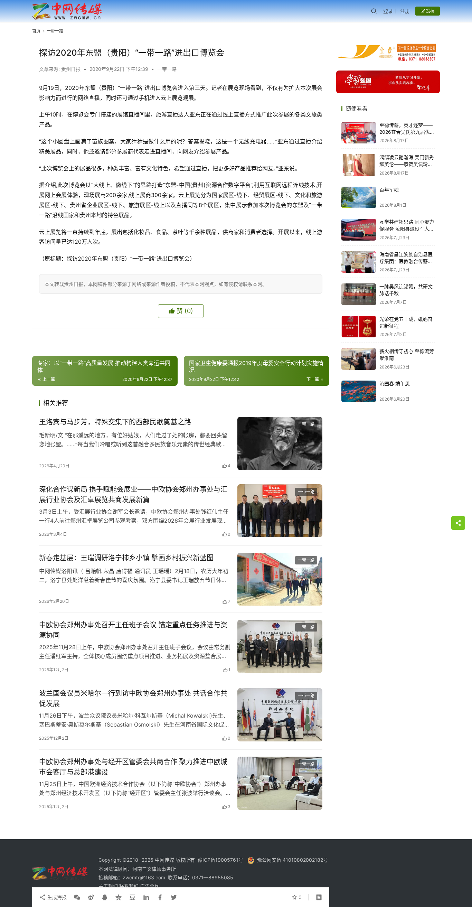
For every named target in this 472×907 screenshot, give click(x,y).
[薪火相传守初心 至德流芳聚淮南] (358, 359)
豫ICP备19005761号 (220, 860)
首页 (36, 31)
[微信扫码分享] (77, 897)
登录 (388, 11)
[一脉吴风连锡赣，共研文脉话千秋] (358, 294)
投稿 (429, 10)
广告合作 (149, 886)
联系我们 (129, 886)
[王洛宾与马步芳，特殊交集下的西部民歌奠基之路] (279, 443)
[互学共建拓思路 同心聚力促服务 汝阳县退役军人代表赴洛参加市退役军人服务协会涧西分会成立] (358, 230)
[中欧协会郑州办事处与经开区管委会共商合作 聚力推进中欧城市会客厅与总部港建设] (279, 783)
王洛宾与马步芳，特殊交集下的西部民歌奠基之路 (115, 422)
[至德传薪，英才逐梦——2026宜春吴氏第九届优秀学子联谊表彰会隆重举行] (358, 133)
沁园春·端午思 (394, 384)
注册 (405, 11)
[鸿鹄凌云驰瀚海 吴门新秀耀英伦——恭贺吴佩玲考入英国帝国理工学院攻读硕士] (358, 165)
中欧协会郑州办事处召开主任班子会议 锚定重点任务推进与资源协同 (133, 630)
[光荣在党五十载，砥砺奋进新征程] (358, 327)
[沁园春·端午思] (358, 391)
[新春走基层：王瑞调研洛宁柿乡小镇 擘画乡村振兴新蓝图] (279, 579)
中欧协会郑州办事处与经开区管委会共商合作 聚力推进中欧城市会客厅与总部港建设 (133, 767)
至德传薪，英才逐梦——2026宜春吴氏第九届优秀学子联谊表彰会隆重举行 (407, 132)
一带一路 (167, 69)
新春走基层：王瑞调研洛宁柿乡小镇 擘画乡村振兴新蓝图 (126, 558)
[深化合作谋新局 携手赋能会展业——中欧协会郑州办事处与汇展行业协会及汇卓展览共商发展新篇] (279, 510)
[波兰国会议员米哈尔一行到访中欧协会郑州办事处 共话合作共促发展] (279, 714)
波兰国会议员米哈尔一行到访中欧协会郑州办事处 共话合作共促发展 (133, 698)
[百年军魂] (358, 197)
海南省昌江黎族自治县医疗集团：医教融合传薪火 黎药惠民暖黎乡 (406, 261)
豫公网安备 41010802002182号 (292, 860)
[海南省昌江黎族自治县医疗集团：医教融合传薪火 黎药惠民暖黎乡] (358, 262)
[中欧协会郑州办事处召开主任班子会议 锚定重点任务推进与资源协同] (279, 646)
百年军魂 (389, 190)
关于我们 (108, 886)
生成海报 (56, 897)
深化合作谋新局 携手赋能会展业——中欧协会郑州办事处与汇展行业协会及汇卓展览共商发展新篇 (133, 494)
